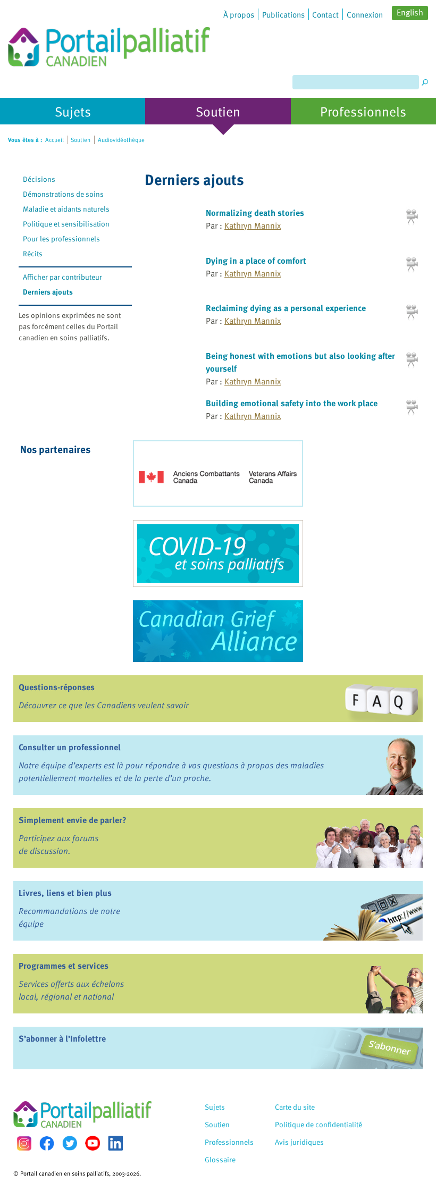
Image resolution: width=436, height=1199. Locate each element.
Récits (33, 253)
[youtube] (92, 1143)
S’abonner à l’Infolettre (62, 1038)
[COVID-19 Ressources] (218, 553)
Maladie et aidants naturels (66, 208)
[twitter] (69, 1143)
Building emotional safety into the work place (292, 403)
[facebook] (46, 1143)
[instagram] (23, 1143)
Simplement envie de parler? (73, 820)
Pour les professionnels (61, 238)
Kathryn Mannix (252, 225)
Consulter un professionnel (70, 747)
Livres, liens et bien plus (65, 892)
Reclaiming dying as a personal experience (286, 307)
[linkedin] (115, 1143)
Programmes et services (63, 965)
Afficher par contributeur (62, 276)
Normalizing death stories (255, 212)
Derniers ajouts (48, 291)
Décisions (39, 179)
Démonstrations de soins (63, 193)
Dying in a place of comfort (256, 260)
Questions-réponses (57, 687)
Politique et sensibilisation (66, 223)
